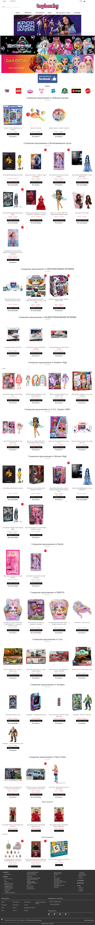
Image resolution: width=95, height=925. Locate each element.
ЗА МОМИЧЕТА (7, 889)
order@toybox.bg (57, 901)
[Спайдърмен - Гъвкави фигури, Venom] (36, 701)
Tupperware (81, 887)
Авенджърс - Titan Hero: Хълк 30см (82, 714)
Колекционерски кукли (8, 883)
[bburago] (76, 91)
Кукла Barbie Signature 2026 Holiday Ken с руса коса (13, 825)
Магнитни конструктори (8, 884)
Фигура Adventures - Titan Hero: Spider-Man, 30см (59, 715)
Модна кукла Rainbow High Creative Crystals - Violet (59, 395)
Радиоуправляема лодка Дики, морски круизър (59, 348)
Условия (26, 904)
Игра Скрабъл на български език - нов (59, 860)
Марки (49, 12)
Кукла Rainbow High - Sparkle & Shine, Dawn (13, 395)
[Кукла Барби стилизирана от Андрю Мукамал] (13, 562)
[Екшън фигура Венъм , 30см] (13, 702)
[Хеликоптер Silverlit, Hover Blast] (13, 334)
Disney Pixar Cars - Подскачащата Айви (82, 669)
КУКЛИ (6, 891)
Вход (2, 910)
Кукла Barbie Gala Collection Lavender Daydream (59, 175)
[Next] (92, 91)
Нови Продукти (40, 12)
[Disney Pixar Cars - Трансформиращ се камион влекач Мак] (59, 656)
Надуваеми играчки (58, 873)
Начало (18, 12)
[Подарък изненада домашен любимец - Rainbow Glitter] (59, 286)
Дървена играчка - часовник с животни (59, 128)
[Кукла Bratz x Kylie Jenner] (82, 200)
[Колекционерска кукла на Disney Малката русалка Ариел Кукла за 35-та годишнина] (13, 238)
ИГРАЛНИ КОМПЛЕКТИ (10, 892)
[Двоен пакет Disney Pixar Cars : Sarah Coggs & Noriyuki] (36, 656)
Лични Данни (27, 902)
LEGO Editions (82, 873)
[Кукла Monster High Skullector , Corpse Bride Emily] (82, 161)
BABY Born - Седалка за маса (82, 622)
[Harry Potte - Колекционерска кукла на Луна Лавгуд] (59, 774)
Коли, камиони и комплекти (32, 879)
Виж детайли (59, 865)
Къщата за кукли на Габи (32, 874)
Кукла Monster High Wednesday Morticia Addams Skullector (36, 860)
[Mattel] (88, 91)
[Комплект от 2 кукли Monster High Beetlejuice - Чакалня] (36, 474)
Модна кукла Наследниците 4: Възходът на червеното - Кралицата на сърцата (36, 213)
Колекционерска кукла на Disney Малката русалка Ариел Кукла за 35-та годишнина (13, 252)
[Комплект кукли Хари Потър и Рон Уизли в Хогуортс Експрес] (13, 774)
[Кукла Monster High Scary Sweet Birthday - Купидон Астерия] (36, 514)
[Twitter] (91, 1)
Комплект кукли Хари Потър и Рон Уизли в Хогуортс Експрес (13, 788)
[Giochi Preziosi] (65, 91)
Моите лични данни (89, 920)
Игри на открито (30, 887)
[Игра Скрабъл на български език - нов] (59, 849)
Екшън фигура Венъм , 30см (13, 714)
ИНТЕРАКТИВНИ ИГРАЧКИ (32, 872)
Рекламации (4, 904)
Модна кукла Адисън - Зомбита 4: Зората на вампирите (35, 175)
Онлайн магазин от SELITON (47, 923)
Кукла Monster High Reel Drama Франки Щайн (13, 213)
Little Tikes (56, 874)
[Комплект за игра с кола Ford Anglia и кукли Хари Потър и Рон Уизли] (36, 774)
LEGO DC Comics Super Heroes (60, 881)
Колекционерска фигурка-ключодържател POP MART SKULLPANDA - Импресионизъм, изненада (13, 860)
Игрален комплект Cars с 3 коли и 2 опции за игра (13, 670)
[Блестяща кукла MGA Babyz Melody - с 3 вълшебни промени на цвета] (59, 609)
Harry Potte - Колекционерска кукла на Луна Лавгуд (59, 788)
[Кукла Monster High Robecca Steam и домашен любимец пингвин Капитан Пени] (59, 474)
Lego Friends (56, 884)
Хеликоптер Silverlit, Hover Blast (13, 347)
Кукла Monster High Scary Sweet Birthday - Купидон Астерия (36, 528)
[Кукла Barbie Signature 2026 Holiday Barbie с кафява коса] (59, 814)
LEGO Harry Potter (57, 882)
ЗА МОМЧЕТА (29, 876)
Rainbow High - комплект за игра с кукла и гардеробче (82, 395)
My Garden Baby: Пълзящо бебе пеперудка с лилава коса (36, 623)
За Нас (2, 907)
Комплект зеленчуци (36, 128)
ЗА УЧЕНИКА (80, 880)
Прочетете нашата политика (35, 920)
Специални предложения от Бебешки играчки (47, 98)
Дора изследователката (31, 873)
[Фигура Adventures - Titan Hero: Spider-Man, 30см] (59, 701)
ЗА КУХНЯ (81, 889)
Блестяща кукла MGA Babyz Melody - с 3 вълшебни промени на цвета (59, 623)
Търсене (14, 910)
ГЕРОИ (28, 880)
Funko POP (81, 878)
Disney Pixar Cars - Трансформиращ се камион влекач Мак (59, 670)
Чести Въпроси (16, 902)
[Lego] (18, 91)
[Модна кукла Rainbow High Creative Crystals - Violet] (59, 380)
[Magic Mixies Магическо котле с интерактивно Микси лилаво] (13, 286)
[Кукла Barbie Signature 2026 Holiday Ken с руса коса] (13, 814)
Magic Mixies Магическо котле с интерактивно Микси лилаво (13, 300)
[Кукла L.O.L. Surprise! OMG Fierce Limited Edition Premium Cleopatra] (59, 200)
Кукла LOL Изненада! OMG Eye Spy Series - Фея (13, 442)
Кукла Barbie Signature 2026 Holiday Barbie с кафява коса (59, 825)
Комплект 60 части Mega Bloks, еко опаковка (13, 128)
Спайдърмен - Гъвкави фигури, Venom (36, 714)
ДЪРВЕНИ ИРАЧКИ (82, 875)
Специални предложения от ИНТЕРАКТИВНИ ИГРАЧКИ (47, 269)
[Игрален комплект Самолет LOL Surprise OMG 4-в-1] (82, 427)
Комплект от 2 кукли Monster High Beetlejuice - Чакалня (36, 489)
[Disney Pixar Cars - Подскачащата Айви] (82, 656)
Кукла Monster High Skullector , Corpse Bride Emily (82, 175)
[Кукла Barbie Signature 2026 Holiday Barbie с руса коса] (36, 814)
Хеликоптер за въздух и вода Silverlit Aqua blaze (36, 348)
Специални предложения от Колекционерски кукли (47, 143)
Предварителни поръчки (29, 907)
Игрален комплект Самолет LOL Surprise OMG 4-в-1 (82, 442)
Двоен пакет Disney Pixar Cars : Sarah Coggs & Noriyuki (35, 670)
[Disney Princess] (30, 91)
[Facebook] (88, 1)
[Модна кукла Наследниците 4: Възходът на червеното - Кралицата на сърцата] (36, 200)
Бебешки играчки (7, 874)
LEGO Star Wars (57, 878)
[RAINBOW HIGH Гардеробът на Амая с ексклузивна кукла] (36, 380)
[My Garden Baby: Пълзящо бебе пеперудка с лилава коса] (36, 609)
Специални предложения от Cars (47, 639)
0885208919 (13, 1)
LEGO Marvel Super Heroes (59, 885)
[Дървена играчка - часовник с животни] (59, 115)
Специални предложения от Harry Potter (47, 757)
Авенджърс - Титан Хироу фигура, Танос (13, 743)
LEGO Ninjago (57, 879)
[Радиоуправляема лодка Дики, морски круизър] (59, 334)
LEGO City (56, 887)
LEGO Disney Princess (58, 880)
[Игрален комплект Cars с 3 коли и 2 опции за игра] (13, 656)
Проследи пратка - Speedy (63, 12)
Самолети (29, 884)
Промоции (77, 12)
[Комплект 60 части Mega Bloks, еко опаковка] (13, 115)
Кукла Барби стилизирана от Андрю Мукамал (13, 576)
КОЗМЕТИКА (80, 883)
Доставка (26, 910)
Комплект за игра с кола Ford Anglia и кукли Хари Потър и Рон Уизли (36, 788)
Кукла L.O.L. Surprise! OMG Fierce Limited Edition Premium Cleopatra (59, 213)
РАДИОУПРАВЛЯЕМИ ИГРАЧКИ (33, 878)
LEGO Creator (56, 886)
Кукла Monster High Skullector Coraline (13, 175)
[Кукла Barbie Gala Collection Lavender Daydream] (59, 161)
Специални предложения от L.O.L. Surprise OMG (47, 409)
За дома (79, 885)
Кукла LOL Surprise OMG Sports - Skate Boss (59, 442)
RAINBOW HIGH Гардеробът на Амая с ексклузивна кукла (36, 395)
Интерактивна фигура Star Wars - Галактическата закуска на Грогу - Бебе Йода (36, 301)
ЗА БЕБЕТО (5, 872)
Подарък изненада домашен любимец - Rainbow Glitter (59, 300)
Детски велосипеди (57, 872)
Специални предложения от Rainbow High (47, 362)
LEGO (54, 876)
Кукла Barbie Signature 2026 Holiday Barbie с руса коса (36, 825)
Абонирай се (5, 834)
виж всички (47, 100)
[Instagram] (93, 1)
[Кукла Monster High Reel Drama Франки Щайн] (13, 200)
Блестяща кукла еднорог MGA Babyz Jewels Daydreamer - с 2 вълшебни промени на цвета (13, 624)
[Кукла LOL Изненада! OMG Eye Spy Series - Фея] (13, 427)
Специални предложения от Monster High (47, 456)
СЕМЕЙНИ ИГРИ (8, 886)
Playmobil (80, 876)
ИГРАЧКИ (5, 876)
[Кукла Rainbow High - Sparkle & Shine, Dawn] (13, 380)
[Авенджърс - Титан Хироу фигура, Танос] (12, 734)
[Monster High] (7, 91)
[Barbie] (42, 91)
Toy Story (6, 881)
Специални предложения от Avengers (47, 684)
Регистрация (15, 904)
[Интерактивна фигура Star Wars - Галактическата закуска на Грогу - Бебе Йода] (36, 286)
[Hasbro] (53, 91)
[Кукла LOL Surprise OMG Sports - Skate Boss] (59, 427)
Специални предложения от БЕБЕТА (47, 592)
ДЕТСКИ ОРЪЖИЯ (31, 881)
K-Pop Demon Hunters (8, 878)
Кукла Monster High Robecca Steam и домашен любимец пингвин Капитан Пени (59, 490)
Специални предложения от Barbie (47, 544)
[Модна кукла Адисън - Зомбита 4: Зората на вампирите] (36, 161)
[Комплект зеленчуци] (36, 115)
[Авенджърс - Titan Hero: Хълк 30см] (82, 701)
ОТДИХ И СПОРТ (30, 886)
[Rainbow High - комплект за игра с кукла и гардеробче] (82, 380)
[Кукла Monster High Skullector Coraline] (13, 161)
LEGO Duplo (81, 872)
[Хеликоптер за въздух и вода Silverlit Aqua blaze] (36, 334)
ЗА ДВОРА (81, 890)
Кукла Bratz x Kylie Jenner (82, 212)
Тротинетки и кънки (31, 888)
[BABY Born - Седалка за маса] (82, 609)
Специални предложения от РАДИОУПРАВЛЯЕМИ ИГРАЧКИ (47, 317)
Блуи (5, 880)
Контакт (14, 907)
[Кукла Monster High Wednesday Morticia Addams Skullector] (36, 849)
